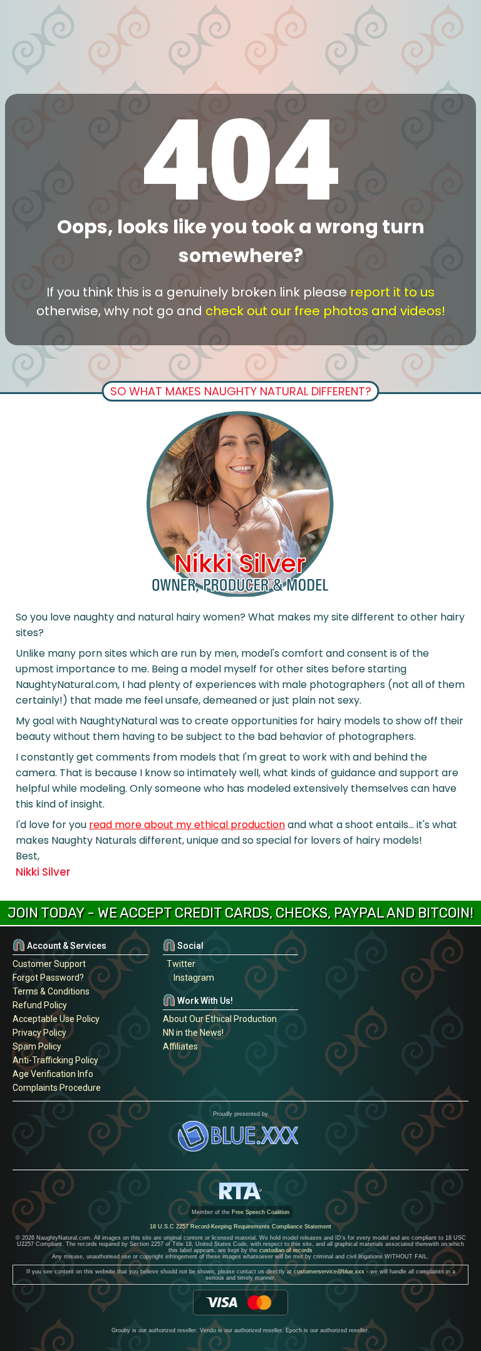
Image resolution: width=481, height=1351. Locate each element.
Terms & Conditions (51, 991)
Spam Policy (37, 1046)
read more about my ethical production (187, 824)
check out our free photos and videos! (325, 311)
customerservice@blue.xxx (329, 1271)
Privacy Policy (39, 1033)
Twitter (179, 964)
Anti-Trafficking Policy (55, 1060)
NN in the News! (193, 1033)
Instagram (192, 978)
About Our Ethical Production (220, 1019)
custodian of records (286, 1250)
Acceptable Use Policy (56, 1019)
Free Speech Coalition (260, 1212)
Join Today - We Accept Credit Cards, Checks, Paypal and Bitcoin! (240, 912)
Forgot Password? (48, 978)
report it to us (392, 292)
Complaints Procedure (57, 1088)
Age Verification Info (53, 1074)
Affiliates (180, 1046)
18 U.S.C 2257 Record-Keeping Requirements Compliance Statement (240, 1226)
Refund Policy (40, 1005)
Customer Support (49, 964)
